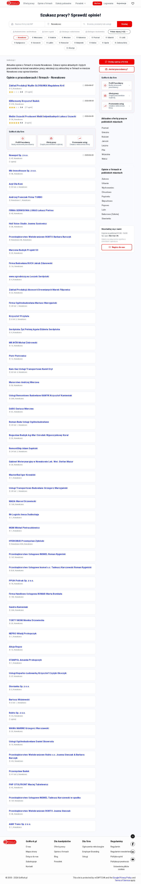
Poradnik (79, 3)
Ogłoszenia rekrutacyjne (93, 847)
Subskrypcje (31, 861)
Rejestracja (121, 3)
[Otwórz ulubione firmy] (132, 3)
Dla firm (97, 3)
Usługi (85, 856)
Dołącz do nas (32, 856)
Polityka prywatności (120, 861)
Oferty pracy (28, 3)
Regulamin (115, 847)
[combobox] (28, 24)
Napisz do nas (118, 247)
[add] (132, 844)
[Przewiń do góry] (132, 836)
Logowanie (108, 3)
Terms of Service (122, 880)
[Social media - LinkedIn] (133, 852)
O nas (28, 847)
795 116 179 (113, 236)
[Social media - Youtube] (133, 859)
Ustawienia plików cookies (121, 867)
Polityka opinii (117, 856)
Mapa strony (31, 852)
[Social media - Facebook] (133, 844)
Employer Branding (90, 852)
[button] (119, 31)
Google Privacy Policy (122, 878)
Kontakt (29, 866)
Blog (56, 856)
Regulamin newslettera (121, 852)
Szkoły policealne (63, 3)
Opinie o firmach (45, 3)
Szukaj (124, 24)
